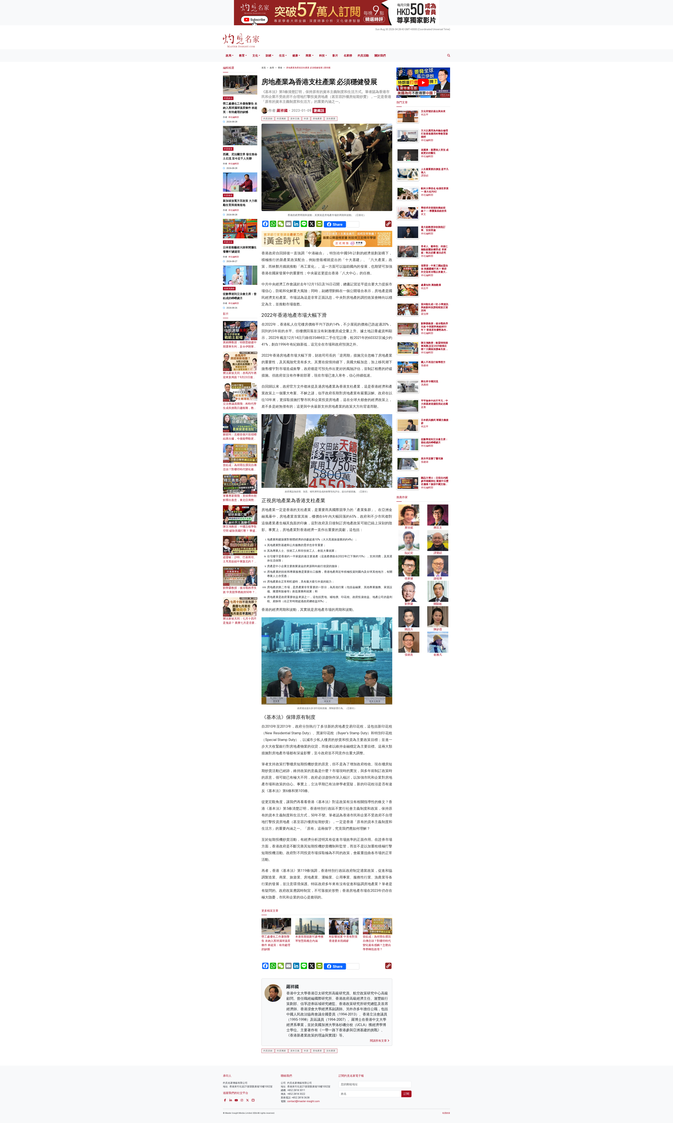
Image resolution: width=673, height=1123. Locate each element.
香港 (280, 67)
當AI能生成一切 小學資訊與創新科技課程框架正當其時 (434, 307)
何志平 (424, 114)
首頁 (263, 67)
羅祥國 (282, 110)
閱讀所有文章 (379, 1040)
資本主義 (295, 118)
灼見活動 (363, 55)
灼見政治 (228, 98)
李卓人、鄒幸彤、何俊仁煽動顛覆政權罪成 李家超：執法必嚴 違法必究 (434, 249)
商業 (308, 55)
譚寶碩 (424, 175)
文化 (255, 55)
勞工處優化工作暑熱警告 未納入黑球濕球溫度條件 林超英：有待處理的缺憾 (275, 943)
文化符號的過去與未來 (433, 111)
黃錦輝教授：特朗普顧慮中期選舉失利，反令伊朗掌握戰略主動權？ (240, 346)
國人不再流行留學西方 (433, 362)
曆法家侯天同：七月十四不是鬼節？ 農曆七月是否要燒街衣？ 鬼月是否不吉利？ (240, 623)
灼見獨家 (281, 118)
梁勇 (423, 407)
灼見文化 (228, 242)
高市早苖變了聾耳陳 (432, 458)
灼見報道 (228, 149)
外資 (306, 118)
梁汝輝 (424, 313)
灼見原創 (268, 118)
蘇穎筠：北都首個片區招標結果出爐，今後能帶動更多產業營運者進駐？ (240, 438)
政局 (228, 55)
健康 (295, 55)
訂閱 (406, 1093)
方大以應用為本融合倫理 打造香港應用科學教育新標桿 (434, 133)
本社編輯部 (233, 117)
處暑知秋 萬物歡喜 (431, 284)
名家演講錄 (229, 288)
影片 (335, 55)
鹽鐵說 (319, 110)
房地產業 (317, 118)
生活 (282, 55)
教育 (242, 55)
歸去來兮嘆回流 (429, 381)
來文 (423, 214)
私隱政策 (446, 1113)
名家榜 (348, 55)
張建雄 (424, 365)
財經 (268, 55)
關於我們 (380, 55)
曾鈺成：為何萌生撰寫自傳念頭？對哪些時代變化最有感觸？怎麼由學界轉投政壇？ (377, 943)
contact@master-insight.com (303, 1101)
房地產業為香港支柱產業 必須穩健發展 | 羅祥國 (308, 67)
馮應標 (424, 384)
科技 (322, 55)
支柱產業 (330, 118)
